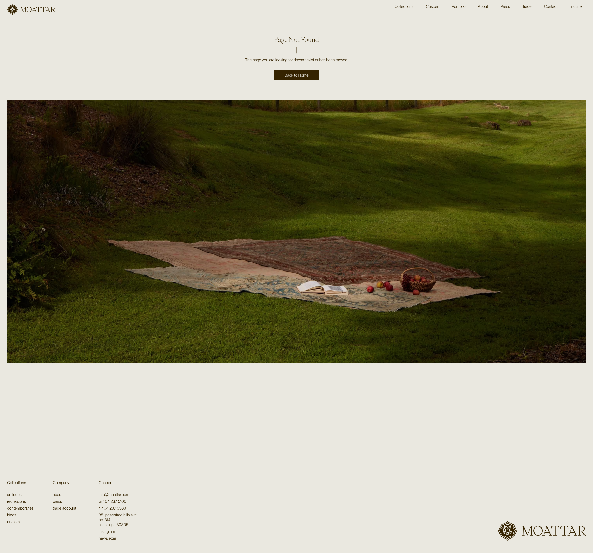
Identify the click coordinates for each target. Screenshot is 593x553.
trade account (64, 508)
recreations (16, 501)
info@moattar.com (114, 494)
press (57, 501)
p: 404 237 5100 (112, 501)
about (57, 494)
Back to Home (296, 75)
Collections (16, 482)
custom (13, 521)
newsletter (107, 538)
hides (11, 515)
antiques (14, 494)
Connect (106, 482)
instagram (107, 531)
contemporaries (20, 508)
